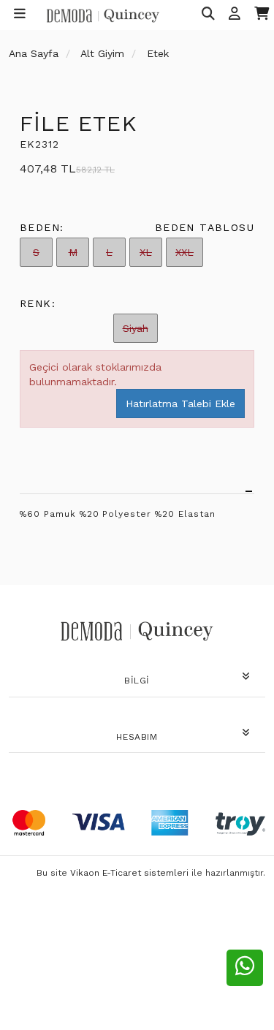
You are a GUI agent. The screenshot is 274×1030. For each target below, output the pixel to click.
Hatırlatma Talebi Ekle (180, 403)
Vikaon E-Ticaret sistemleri (129, 873)
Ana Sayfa (33, 53)
